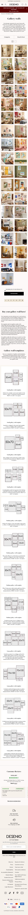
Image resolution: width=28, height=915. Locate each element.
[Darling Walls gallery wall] (7, 131)
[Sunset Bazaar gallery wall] (7, 104)
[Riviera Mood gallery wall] (7, 172)
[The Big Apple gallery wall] (7, 225)
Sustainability (9, 869)
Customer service (19, 864)
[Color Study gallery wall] (7, 279)
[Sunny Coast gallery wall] (21, 158)
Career (11, 867)
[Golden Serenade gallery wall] (21, 252)
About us (11, 862)
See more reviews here (14, 801)
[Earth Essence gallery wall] (21, 51)
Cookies (17, 872)
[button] (15, 41)
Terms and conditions (20, 869)
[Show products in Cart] (25, 4)
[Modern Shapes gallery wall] (21, 198)
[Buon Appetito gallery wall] (21, 131)
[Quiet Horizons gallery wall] (21, 239)
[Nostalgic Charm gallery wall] (21, 225)
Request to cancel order (21, 888)
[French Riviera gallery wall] (7, 198)
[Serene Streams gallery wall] (7, 51)
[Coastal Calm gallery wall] (7, 212)
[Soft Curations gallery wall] (7, 145)
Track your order (19, 867)
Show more (14, 293)
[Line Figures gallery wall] (21, 265)
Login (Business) (9, 887)
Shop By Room (21, 37)
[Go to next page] (22, 300)
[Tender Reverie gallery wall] (21, 78)
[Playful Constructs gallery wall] (7, 239)
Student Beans (9, 875)
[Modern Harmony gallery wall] (7, 91)
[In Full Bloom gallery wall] (21, 212)
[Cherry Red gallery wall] (21, 118)
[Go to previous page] (5, 300)
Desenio (3, 13)
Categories (7, 37)
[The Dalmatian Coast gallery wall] (7, 118)
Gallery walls (10, 13)
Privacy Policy (12, 855)
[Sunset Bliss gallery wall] (21, 145)
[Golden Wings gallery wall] (7, 252)
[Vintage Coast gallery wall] (21, 172)
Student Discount (8, 877)
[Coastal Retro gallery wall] (21, 185)
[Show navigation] (2, 4)
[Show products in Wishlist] (22, 4)
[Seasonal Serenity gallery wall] (7, 78)
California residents (20, 879)
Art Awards (10, 884)
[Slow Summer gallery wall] (21, 104)
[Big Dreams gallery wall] (7, 64)
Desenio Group (18, 910)
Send (14, 852)
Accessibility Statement (7, 872)
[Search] (5, 4)
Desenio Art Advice (19, 862)
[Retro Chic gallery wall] (7, 185)
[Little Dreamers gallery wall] (21, 64)
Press (11, 864)
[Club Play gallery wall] (7, 265)
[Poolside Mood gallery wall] (7, 158)
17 (19, 300)
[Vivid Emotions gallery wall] (21, 91)
